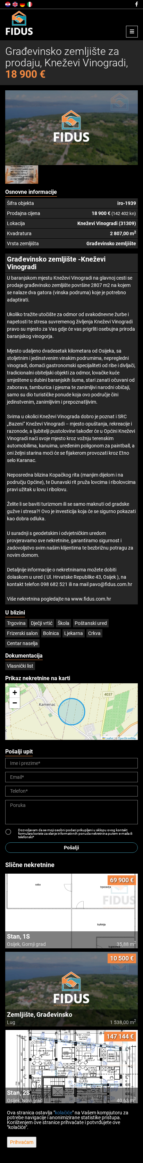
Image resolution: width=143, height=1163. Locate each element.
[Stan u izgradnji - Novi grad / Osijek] (71, 1067)
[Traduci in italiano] (30, 4)
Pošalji (71, 847)
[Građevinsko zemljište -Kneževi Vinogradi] (71, 127)
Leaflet (109, 738)
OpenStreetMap (127, 738)
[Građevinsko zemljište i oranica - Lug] (71, 989)
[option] (22, 174)
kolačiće (63, 1112)
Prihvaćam (21, 1142)
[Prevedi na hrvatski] (8, 4)
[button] (14, 692)
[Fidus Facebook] (136, 4)
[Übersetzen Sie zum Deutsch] (23, 4)
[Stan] (71, 911)
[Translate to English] (15, 4)
